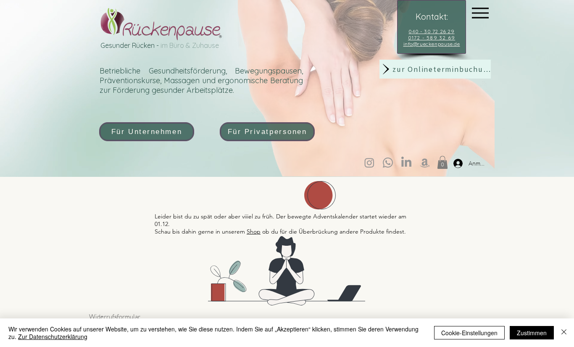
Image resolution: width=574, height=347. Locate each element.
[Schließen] (564, 332)
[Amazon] (425, 162)
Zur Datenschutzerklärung (52, 336)
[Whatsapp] (388, 162)
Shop (254, 231)
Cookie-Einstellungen (469, 333)
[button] (442, 162)
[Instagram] (369, 162)
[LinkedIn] (406, 162)
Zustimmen (532, 333)
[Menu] (480, 13)
